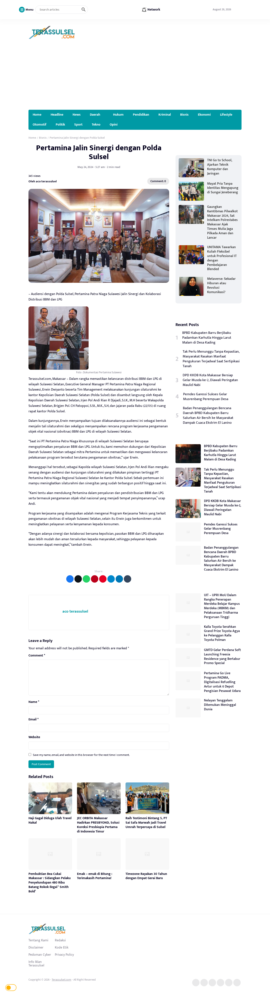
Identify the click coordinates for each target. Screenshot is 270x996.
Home (37, 114)
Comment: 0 (158, 181)
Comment (36, 656)
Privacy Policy (64, 954)
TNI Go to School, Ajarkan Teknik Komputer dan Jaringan (219, 166)
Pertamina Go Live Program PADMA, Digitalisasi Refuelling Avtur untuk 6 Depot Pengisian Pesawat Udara (222, 682)
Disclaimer (35, 947)
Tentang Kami (38, 940)
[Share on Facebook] (70, 579)
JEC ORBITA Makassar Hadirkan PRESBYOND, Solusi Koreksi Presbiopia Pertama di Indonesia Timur (98, 824)
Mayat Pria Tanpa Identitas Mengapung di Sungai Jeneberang (222, 188)
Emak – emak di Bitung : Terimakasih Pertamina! (94, 876)
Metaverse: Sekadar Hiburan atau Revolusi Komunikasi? (221, 285)
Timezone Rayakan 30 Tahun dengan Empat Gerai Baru (146, 876)
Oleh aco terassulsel (42, 181)
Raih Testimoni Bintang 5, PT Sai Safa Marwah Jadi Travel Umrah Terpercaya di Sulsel (146, 822)
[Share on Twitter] (78, 579)
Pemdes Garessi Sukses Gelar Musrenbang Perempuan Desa (205, 397)
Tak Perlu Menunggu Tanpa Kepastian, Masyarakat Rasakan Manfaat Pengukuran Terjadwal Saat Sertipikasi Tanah (211, 359)
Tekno (96, 124)
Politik (60, 124)
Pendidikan (141, 114)
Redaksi (60, 940)
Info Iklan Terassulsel (36, 963)
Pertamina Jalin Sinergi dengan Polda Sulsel (98, 152)
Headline (57, 114)
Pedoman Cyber (39, 954)
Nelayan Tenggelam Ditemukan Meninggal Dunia (220, 705)
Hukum (118, 114)
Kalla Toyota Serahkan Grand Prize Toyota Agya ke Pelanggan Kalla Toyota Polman (222, 633)
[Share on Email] (94, 579)
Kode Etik (61, 947)
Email (33, 719)
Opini (113, 124)
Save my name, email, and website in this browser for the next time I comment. (81, 754)
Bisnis (184, 114)
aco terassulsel (75, 611)
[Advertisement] (135, 78)
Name (33, 702)
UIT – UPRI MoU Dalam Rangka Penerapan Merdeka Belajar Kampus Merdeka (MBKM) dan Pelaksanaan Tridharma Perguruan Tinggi (222, 606)
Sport (78, 124)
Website (34, 737)
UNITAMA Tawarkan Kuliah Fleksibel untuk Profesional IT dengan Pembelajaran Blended (222, 258)
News (77, 114)
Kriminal (164, 114)
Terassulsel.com (61, 979)
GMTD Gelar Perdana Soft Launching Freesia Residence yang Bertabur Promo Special (222, 656)
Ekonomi (204, 114)
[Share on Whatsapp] (86, 579)
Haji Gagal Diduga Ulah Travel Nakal (50, 820)
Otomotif (39, 124)
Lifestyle (226, 114)
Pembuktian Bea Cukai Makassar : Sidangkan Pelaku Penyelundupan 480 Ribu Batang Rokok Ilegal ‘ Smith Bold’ (49, 882)
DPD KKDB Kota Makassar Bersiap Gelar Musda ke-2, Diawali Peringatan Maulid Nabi (210, 380)
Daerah (95, 114)
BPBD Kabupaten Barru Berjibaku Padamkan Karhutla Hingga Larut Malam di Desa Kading (206, 337)
